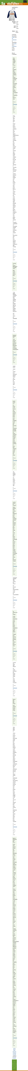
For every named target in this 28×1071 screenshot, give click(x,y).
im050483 (15, 104)
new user (21, 4)
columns (20, 3)
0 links (13, 37)
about (14, 1049)
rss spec (14, 1054)
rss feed (14, 1053)
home (14, 1048)
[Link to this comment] (13, 100)
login (14, 1050)
